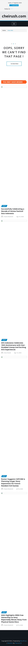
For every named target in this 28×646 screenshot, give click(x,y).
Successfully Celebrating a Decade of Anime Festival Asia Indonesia (12, 211)
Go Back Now (14, 63)
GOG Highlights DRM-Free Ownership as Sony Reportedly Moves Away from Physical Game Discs (14, 618)
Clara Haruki (7, 353)
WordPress (23, 641)
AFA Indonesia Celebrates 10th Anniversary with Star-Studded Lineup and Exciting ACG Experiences (13, 346)
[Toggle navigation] (14, 23)
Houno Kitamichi (8, 216)
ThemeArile (18, 643)
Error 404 (10, 30)
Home (4, 30)
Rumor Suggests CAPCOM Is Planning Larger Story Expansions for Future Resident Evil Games (13, 482)
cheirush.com (14, 16)
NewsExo (10, 643)
